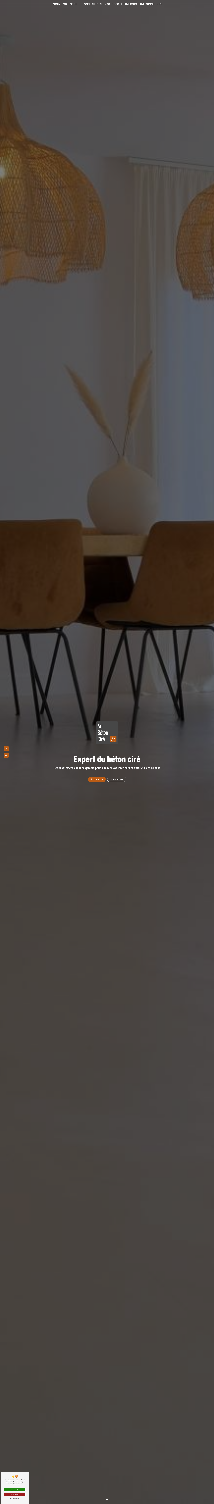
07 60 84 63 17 (98, 779)
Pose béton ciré (70, 4)
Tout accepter (14, 1490)
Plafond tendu (91, 4)
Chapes (115, 4)
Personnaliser (14, 1498)
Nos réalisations (129, 4)
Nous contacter (147, 4)
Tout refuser (15, 1494)
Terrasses (105, 4)
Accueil (56, 4)
